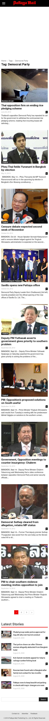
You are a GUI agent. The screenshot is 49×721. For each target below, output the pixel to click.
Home (3, 60)
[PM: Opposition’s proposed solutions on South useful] (24, 380)
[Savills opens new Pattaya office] (24, 265)
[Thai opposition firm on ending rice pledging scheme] (24, 85)
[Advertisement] (24, 32)
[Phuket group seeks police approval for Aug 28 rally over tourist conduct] (6, 634)
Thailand (5, 162)
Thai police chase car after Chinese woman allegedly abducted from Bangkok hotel (30, 647)
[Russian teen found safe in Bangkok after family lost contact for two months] (6, 672)
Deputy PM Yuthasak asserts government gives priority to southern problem (24, 341)
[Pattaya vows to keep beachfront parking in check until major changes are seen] (6, 685)
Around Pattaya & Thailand (11, 281)
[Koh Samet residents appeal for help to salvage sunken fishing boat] (6, 660)
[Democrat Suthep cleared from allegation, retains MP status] (24, 501)
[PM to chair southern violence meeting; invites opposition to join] (24, 561)
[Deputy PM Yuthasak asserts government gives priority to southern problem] (24, 319)
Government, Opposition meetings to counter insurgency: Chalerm (23, 461)
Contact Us (15, 713)
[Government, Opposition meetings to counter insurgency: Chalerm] (24, 439)
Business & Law (7, 101)
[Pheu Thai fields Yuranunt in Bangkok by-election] (24, 147)
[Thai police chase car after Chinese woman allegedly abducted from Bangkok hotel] (6, 647)
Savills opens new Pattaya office (20, 285)
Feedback (34, 713)
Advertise (25, 713)
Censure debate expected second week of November (21, 228)
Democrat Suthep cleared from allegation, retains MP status (19, 524)
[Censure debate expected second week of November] (24, 206)
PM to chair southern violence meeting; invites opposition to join (22, 583)
